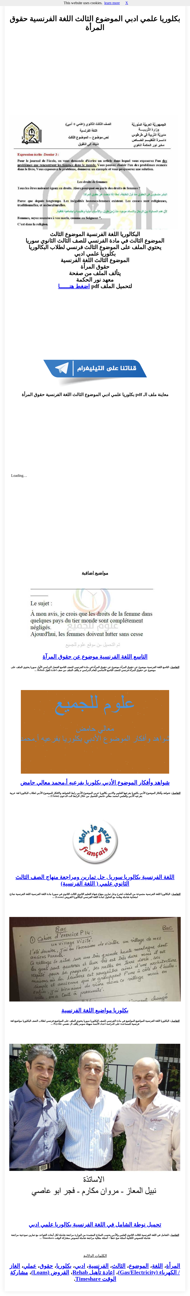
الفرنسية (99, 1266)
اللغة (157, 1266)
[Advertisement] (95, 77)
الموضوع (139, 1266)
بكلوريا (64, 1266)
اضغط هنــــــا (74, 286)
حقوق (46, 1266)
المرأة (173, 1266)
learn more (112, 3)
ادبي (80, 1266)
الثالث (119, 1266)
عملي (29, 1266)
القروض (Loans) (50, 1272)
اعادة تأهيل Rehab (94, 1272)
